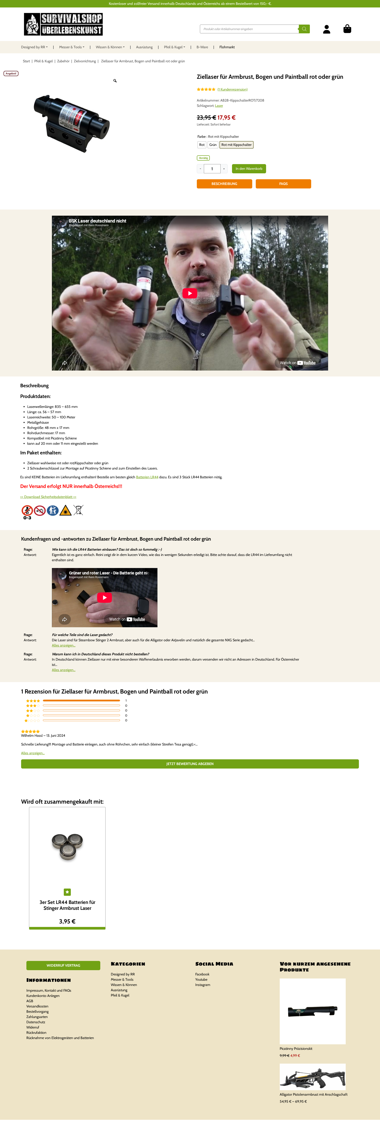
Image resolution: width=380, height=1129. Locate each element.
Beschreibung (224, 184)
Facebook (202, 974)
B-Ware (202, 47)
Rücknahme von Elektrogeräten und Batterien (60, 1038)
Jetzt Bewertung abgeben (190, 764)
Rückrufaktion (36, 1032)
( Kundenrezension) (232, 89)
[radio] (202, 145)
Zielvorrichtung (85, 61)
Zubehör (63, 61)
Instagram (202, 985)
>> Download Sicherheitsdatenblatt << (48, 497)
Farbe (201, 136)
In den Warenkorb (249, 169)
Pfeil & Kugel (173, 47)
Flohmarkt (227, 47)
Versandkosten (37, 1006)
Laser (219, 106)
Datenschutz (35, 1022)
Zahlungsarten (37, 1017)
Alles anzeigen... (63, 645)
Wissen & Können (109, 47)
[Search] (304, 29)
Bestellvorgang (37, 1011)
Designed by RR (33, 47)
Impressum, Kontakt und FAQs (48, 990)
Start (26, 61)
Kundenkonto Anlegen (43, 996)
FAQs (283, 184)
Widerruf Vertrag (63, 965)
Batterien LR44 (147, 477)
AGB (29, 1001)
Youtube (201, 979)
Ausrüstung (144, 47)
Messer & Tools (70, 47)
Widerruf (32, 1027)
